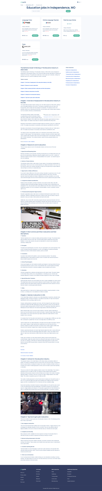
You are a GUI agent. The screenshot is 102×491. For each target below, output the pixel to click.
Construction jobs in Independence (73, 76)
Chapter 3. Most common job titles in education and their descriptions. (36, 88)
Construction (54, 478)
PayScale (22, 349)
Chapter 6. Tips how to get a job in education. (30, 97)
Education (69, 474)
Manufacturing (55, 481)
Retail (53, 471)
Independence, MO (29, 5)
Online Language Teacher (51, 20)
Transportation (55, 476)
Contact (22, 479)
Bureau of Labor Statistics (29, 141)
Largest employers (71, 481)
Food (68, 478)
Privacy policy (23, 475)
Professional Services (71, 476)
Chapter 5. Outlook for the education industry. (30, 94)
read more (26, 31)
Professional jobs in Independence (73, 82)
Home (22, 5)
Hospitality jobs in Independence (72, 80)
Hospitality (69, 471)
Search (68, 11)
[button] (79, 2)
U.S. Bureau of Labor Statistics (27, 355)
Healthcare (54, 474)
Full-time (38, 471)
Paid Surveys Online (70, 20)
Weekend (38, 478)
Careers (22, 477)
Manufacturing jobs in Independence (73, 78)
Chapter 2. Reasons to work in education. (29, 85)
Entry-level (38, 481)
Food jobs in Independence (71, 84)
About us (22, 472)
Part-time (38, 474)
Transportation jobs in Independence (73, 74)
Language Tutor (27, 20)
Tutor (24, 44)
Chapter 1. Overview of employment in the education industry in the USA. (36, 82)
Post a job (22, 482)
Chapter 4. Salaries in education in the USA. (30, 91)
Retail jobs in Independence (71, 70)
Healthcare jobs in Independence (72, 72)
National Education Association (27, 352)
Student (37, 476)
